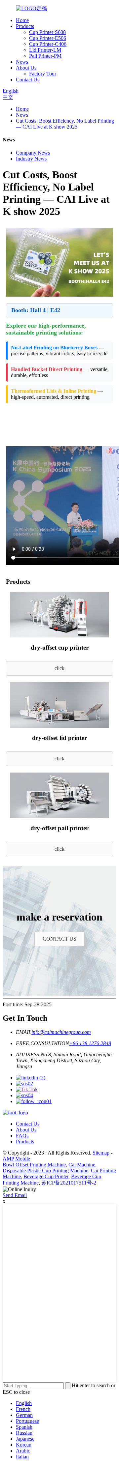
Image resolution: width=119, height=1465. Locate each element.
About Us (26, 68)
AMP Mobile (16, 1158)
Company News (33, 153)
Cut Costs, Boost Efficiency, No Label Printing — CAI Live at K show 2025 (65, 124)
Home (22, 20)
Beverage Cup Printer (45, 1176)
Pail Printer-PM (45, 56)
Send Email (15, 1195)
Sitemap (101, 1153)
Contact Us (27, 79)
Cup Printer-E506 (47, 38)
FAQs (22, 1135)
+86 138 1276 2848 (90, 1043)
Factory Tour (42, 73)
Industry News (31, 158)
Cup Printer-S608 (47, 32)
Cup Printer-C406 (47, 44)
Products (25, 26)
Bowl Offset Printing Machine (34, 1164)
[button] (59, 668)
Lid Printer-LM (45, 50)
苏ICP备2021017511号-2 (68, 1183)
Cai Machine (81, 1164)
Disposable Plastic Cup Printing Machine (45, 1170)
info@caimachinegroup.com (61, 1032)
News (22, 62)
